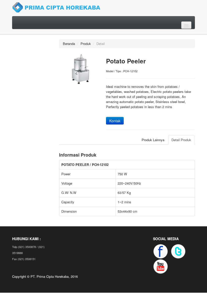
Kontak (114, 120)
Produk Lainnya (153, 139)
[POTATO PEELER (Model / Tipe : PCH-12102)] (80, 68)
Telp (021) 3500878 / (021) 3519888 (28, 250)
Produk (86, 43)
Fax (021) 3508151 (24, 259)
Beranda (69, 43)
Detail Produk (181, 139)
